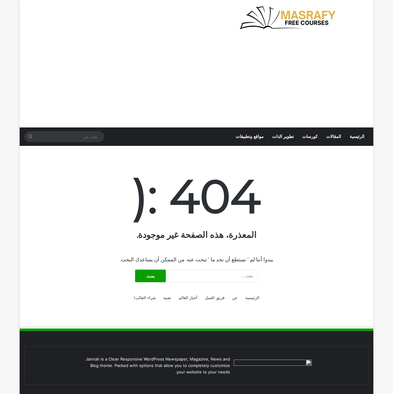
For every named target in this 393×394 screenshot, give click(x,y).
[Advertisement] (196, 81)
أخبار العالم (188, 297)
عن (235, 297)
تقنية (167, 297)
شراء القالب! (145, 297)
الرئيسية (357, 136)
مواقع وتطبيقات (250, 136)
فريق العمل (214, 297)
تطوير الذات (283, 136)
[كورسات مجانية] (291, 17)
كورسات (310, 136)
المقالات (333, 136)
